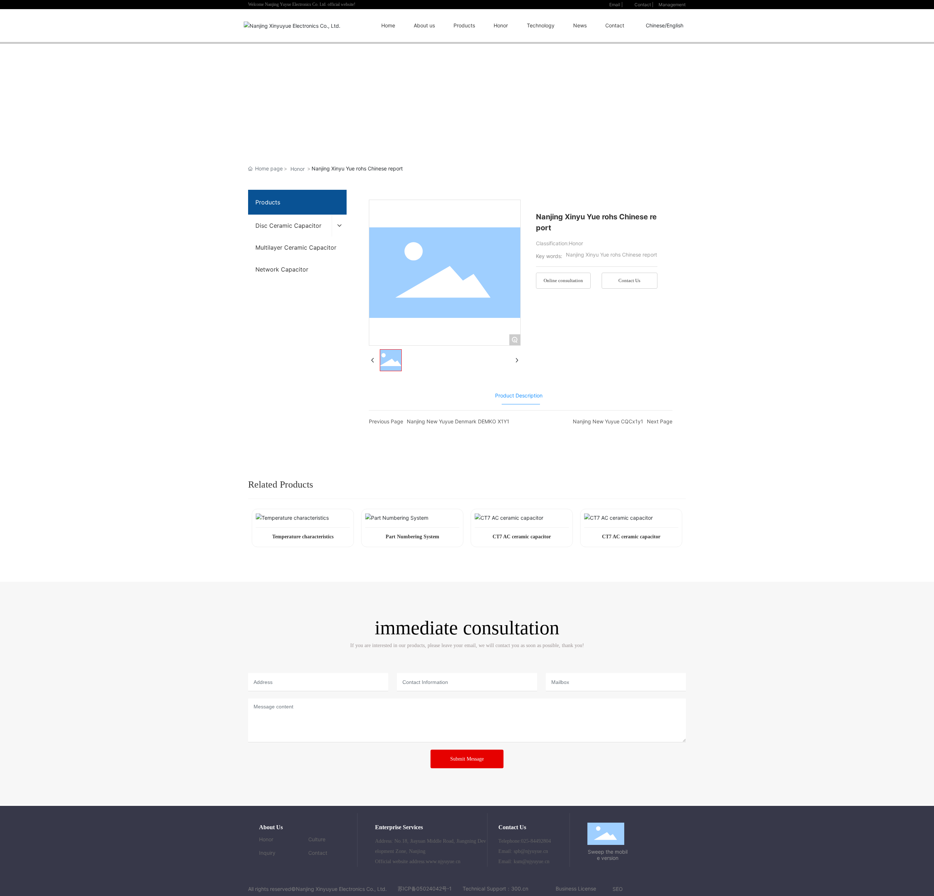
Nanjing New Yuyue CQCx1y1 (608, 421)
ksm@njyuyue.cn (531, 861)
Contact (317, 853)
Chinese (655, 25)
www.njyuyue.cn (443, 861)
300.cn (519, 888)
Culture (316, 839)
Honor (297, 169)
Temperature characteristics (302, 536)
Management (672, 4)
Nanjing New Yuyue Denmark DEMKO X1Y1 (458, 421)
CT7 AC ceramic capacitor (522, 536)
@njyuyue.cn (534, 851)
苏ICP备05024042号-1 (425, 888)
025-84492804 (536, 841)
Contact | (643, 4)
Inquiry (267, 853)
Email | (616, 4)
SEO (618, 889)
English (675, 25)
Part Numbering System (412, 536)
